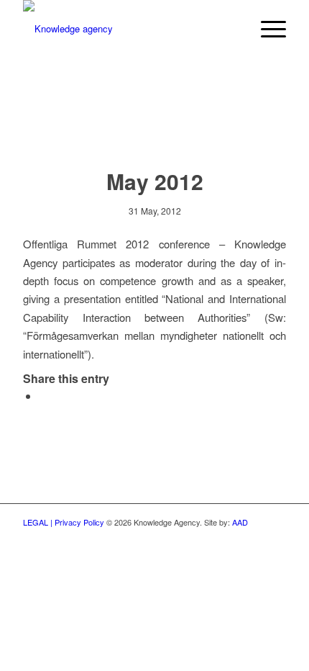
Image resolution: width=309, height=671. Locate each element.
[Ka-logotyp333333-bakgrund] (128, 29)
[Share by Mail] (43, 395)
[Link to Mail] (275, 537)
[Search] (232, 29)
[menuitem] (232, 29)
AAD (240, 522)
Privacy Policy (80, 522)
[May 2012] (155, 127)
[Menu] (266, 29)
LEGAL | (39, 522)
